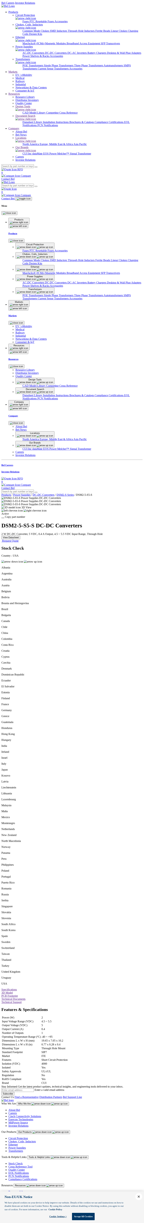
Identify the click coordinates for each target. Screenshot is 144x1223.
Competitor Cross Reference (62, 112)
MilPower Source (18, 1122)
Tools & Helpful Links (40, 1157)
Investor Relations (25, 2)
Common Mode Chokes (36, 30)
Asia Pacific (80, 144)
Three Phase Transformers (89, 65)
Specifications (9, 989)
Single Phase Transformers (59, 65)
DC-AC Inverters (77, 52)
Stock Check (15, 1163)
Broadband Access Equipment (84, 43)
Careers (12, 1113)
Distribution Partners (50, 1097)
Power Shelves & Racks (36, 56)
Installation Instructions (56, 122)
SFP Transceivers (110, 43)
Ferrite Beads (103, 30)
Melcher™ (63, 153)
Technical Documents (13, 998)
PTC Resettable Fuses (42, 21)
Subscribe (8, 1093)
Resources (14, 93)
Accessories (61, 21)
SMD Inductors (59, 30)
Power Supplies (22, 494)
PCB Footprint (9, 995)
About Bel (14, 1109)
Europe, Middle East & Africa (56, 144)
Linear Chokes (119, 30)
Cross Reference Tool (20, 1166)
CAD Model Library (34, 112)
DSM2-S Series (65, 494)
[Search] (36, 166)
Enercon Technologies (20, 1119)
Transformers (15, 1150)
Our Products (25, 1132)
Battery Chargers (97, 52)
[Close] (9, 213)
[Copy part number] (2, 517)
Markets (12, 71)
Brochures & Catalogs (82, 122)
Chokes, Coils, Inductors (22, 1141)
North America (31, 144)
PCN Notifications (47, 125)
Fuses (26, 21)
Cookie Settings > (58, 1216)
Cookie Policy (55, 1209)
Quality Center (16, 1169)
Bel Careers (7, 2)
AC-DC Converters (33, 52)
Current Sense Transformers (53, 68)
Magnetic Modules (56, 43)
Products (13, 11)
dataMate (37, 153)
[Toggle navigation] (23, 199)
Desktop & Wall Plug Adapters (124, 52)
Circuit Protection (18, 1138)
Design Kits (35, 34)
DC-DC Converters (56, 52)
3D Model (7, 992)
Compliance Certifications (109, 122)
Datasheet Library (32, 122)
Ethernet (13, 1144)
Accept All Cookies (83, 1216)
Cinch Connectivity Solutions (24, 1116)
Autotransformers (114, 65)
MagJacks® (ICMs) (33, 43)
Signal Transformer (80, 153)
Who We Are (24, 1103)
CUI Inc (27, 153)
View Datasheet (11, 537)
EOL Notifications (18, 1172)
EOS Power (50, 153)
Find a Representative (27, 1097)
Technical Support (11, 1002)
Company (13, 128)
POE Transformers (33, 65)
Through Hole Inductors (81, 30)
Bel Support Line (72, 1097)
